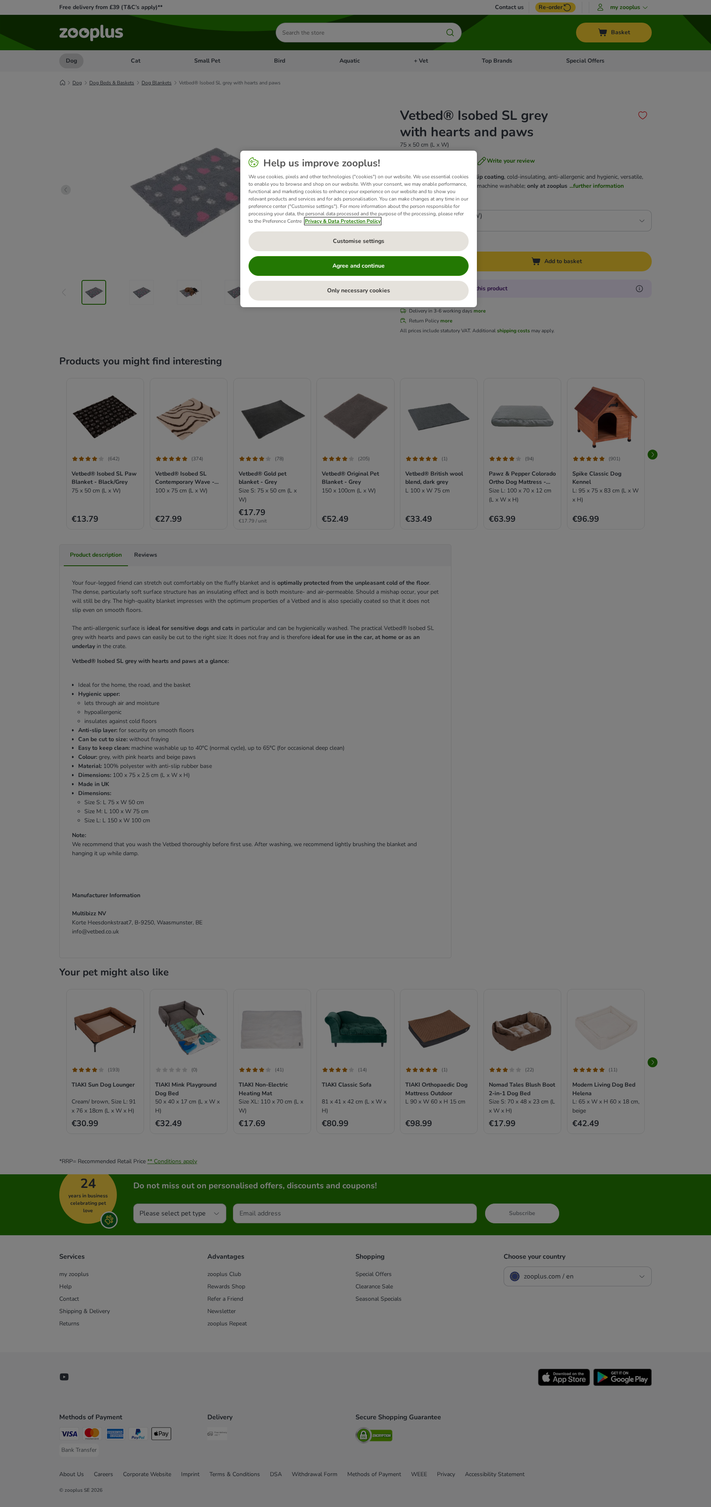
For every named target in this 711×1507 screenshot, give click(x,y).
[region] (358, 229)
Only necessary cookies (358, 290)
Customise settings (358, 241)
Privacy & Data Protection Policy (343, 221)
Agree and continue (358, 266)
